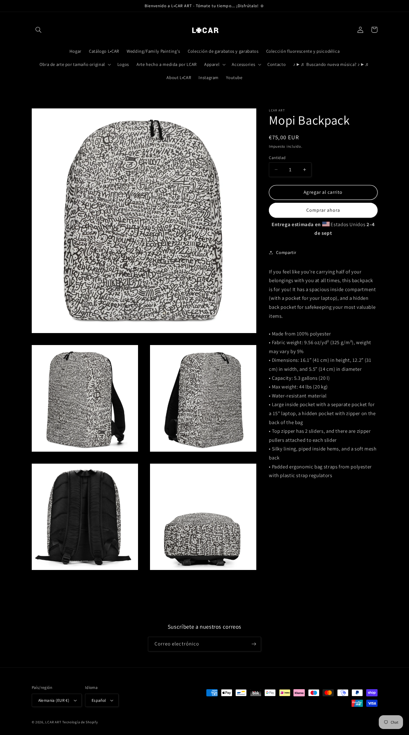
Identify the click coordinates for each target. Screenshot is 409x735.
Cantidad (277, 157)
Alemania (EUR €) (53, 700)
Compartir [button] (286, 252)
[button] (39, 30)
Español (99, 700)
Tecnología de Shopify (80, 722)
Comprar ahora (323, 210)
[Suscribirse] (254, 644)
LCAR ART (53, 722)
